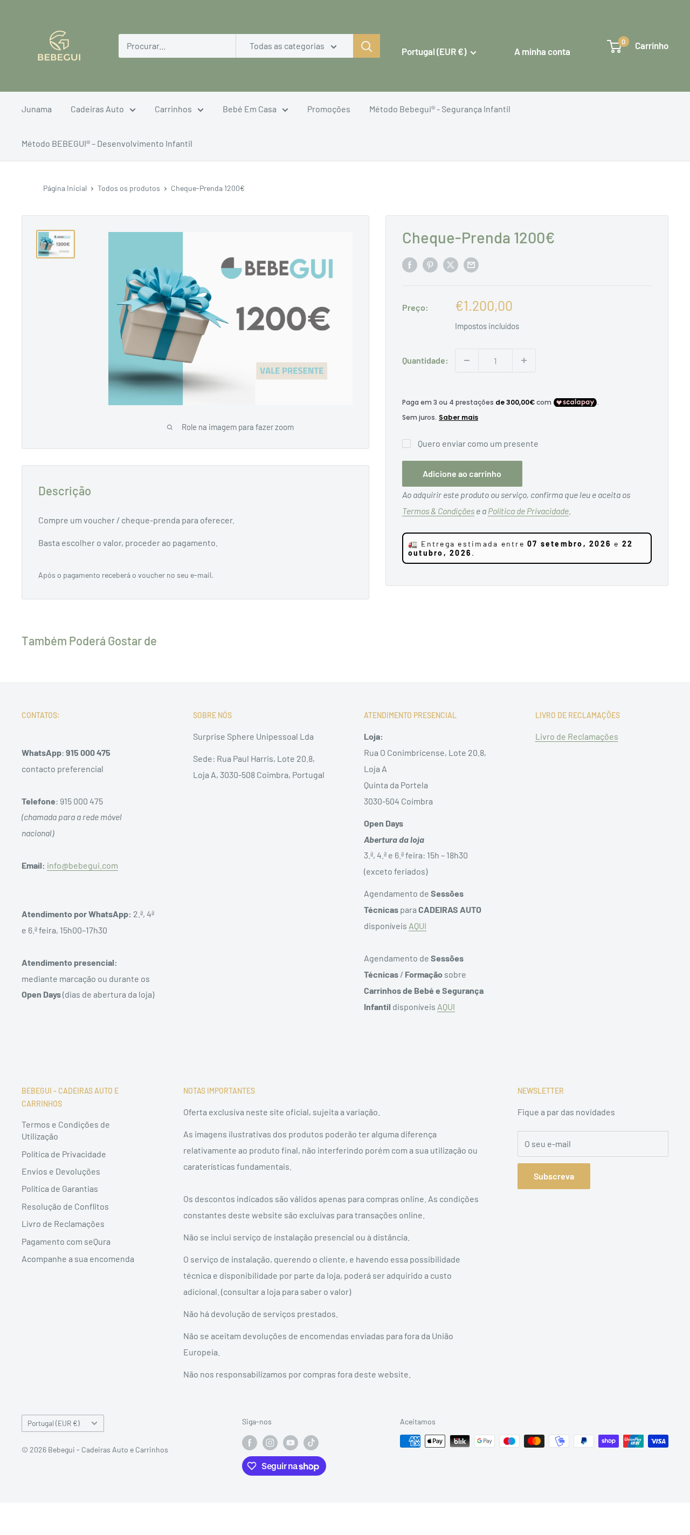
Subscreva (554, 1176)
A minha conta (542, 51)
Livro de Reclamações (576, 736)
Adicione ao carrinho (462, 473)
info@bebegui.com (82, 865)
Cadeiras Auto (97, 109)
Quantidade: (425, 360)
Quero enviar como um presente (478, 443)
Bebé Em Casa (250, 109)
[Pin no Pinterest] (430, 264)
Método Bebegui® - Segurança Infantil (439, 109)
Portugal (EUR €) (53, 1423)
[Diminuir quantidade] (467, 360)
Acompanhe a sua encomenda (78, 1258)
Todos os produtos (129, 188)
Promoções (328, 109)
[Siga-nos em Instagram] (270, 1442)
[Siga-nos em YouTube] (290, 1442)
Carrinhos (173, 109)
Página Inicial (65, 188)
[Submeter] (366, 46)
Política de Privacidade (64, 1154)
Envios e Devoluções (61, 1171)
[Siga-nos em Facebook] (249, 1442)
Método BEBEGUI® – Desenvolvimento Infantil (107, 143)
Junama (37, 109)
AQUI (417, 925)
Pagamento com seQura (66, 1241)
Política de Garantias (60, 1188)
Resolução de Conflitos (65, 1206)
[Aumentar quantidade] (524, 360)
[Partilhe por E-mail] (471, 264)
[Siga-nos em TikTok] (311, 1442)
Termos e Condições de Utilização (66, 1130)
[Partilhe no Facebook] (409, 264)
